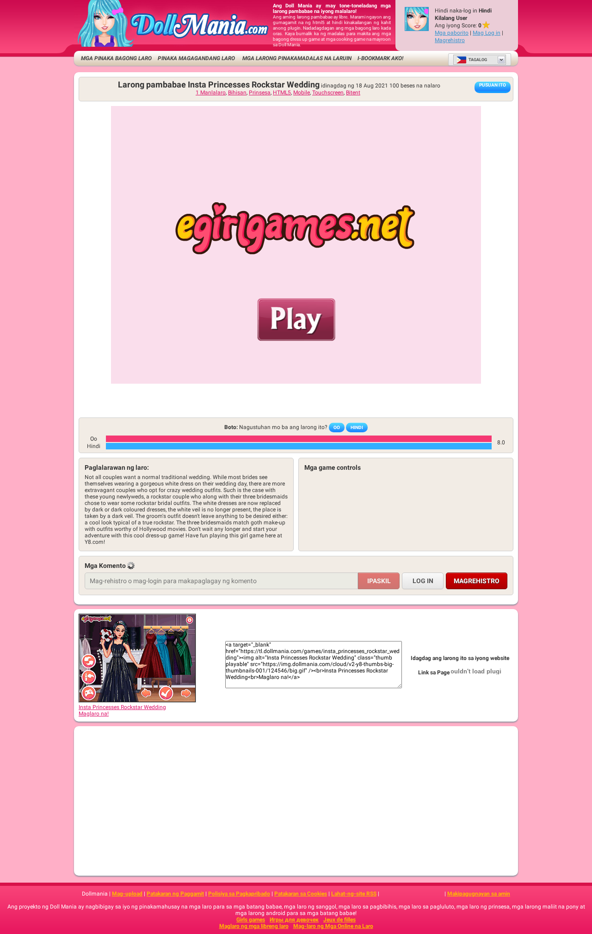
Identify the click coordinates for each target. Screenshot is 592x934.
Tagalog (478, 59)
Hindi (357, 427)
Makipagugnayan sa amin (478, 893)
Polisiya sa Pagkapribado (239, 893)
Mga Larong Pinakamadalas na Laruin (296, 58)
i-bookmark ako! (380, 58)
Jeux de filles (339, 919)
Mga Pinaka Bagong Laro (116, 58)
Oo (336, 427)
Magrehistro (450, 40)
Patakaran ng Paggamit (175, 893)
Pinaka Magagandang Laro (196, 58)
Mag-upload (127, 893)
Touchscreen (328, 92)
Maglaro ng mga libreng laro (254, 926)
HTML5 (282, 92)
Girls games (250, 919)
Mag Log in (486, 33)
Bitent (353, 92)
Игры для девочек (294, 919)
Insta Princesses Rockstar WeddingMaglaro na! (122, 710)
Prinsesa (260, 92)
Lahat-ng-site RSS (353, 893)
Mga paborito (452, 33)
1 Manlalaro (211, 92)
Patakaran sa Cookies (300, 893)
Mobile (301, 92)
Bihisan (237, 92)
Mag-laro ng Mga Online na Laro (333, 926)
